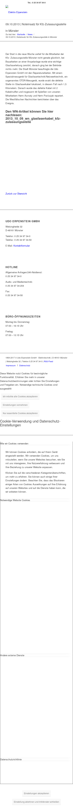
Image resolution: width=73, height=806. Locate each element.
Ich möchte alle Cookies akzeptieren (20, 396)
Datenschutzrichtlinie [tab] (11, 759)
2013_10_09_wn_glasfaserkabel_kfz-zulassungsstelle (33, 120)
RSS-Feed (48, 361)
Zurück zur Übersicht (16, 193)
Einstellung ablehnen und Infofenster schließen (36, 801)
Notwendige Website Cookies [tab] (15, 500)
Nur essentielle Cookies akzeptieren (20, 413)
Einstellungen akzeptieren (36, 793)
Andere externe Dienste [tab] (12, 655)
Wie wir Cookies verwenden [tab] (14, 443)
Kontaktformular (21, 245)
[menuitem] (10, 365)
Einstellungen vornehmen (15, 404)
